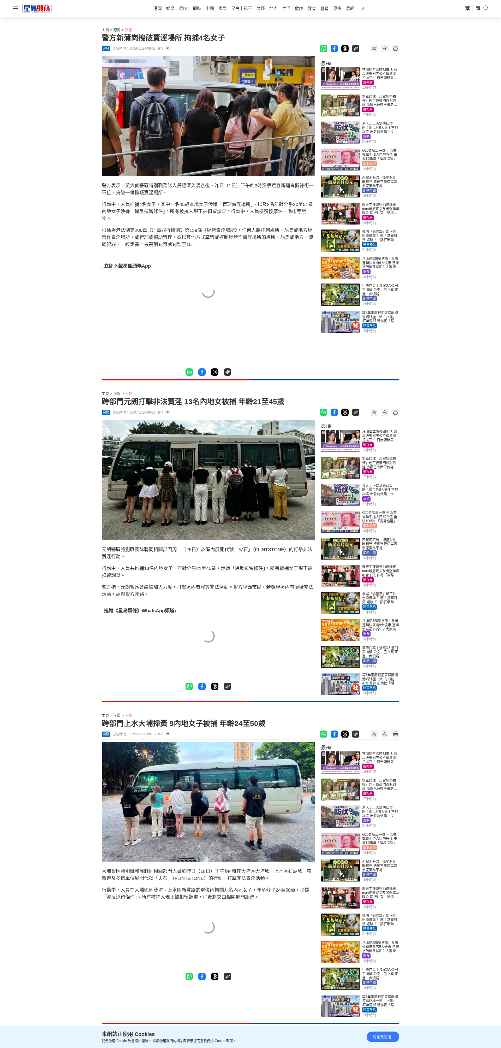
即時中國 (369, 190)
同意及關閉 (382, 1037)
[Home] (37, 8)
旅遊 (366, 136)
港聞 (117, 30)
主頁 (105, 30)
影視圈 (368, 82)
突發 (128, 30)
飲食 (366, 271)
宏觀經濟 (369, 163)
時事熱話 (369, 244)
